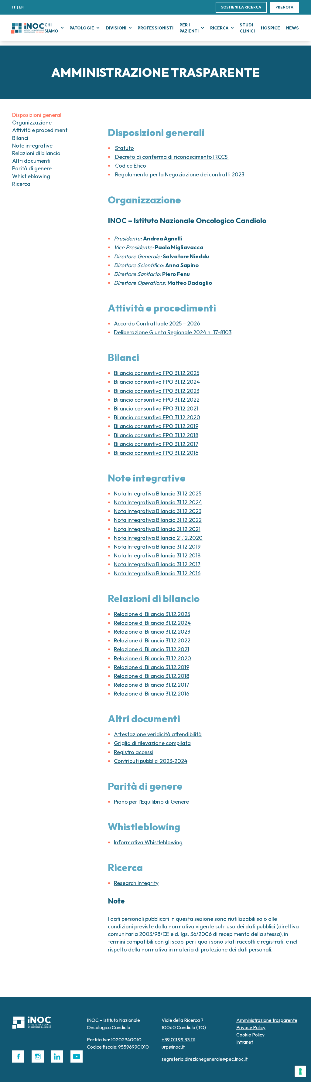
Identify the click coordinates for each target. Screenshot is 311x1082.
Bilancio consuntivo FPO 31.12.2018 (156, 435)
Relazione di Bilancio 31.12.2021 (151, 649)
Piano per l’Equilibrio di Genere (151, 801)
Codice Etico (131, 165)
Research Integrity (136, 883)
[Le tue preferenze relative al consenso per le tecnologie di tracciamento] (300, 1071)
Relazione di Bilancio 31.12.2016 (151, 693)
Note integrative (32, 145)
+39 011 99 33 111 (178, 1039)
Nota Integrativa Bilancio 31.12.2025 (157, 493)
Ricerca (219, 28)
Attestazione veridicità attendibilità (158, 734)
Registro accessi (133, 752)
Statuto (124, 148)
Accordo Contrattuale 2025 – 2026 (157, 323)
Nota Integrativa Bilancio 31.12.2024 (158, 502)
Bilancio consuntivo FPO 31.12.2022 (157, 399)
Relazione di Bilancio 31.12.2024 (152, 622)
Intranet (244, 1042)
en (21, 7)
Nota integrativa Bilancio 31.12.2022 (158, 519)
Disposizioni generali (37, 114)
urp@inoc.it (173, 1047)
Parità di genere (32, 168)
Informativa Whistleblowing (148, 842)
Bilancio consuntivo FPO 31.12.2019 (156, 426)
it (14, 7)
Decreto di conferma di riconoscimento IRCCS (171, 156)
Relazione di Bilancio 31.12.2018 (151, 675)
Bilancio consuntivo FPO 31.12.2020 (157, 417)
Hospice (270, 28)
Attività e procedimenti (40, 130)
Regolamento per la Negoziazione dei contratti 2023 (179, 174)
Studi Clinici (247, 28)
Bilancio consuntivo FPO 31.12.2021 (156, 408)
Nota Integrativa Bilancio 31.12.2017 (157, 564)
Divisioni (116, 28)
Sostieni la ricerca (241, 7)
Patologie (82, 28)
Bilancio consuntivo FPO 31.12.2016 (156, 452)
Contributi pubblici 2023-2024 (150, 760)
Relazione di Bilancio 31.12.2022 (152, 640)
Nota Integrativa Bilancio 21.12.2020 (158, 537)
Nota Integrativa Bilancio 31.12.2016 (157, 573)
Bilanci (20, 137)
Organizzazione (32, 122)
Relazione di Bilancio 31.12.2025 (152, 614)
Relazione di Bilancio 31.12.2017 (151, 684)
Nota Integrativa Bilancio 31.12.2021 (157, 529)
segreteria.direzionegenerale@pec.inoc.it (205, 1059)
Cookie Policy (250, 1035)
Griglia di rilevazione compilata (152, 743)
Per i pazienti (189, 28)
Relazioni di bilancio (36, 153)
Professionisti (155, 28)
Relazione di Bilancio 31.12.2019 (151, 667)
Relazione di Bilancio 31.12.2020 (152, 658)
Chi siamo (51, 28)
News (292, 28)
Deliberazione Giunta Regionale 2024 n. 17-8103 (172, 332)
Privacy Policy (250, 1027)
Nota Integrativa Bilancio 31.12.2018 (157, 555)
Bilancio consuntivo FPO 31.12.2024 (157, 381)
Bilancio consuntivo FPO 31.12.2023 (156, 390)
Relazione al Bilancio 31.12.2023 (152, 631)
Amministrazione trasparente (266, 1020)
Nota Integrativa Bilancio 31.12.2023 (157, 511)
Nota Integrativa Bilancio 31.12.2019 (157, 546)
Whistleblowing (31, 176)
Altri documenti (31, 160)
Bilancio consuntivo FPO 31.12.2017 (156, 444)
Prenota (284, 7)
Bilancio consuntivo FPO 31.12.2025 (156, 372)
